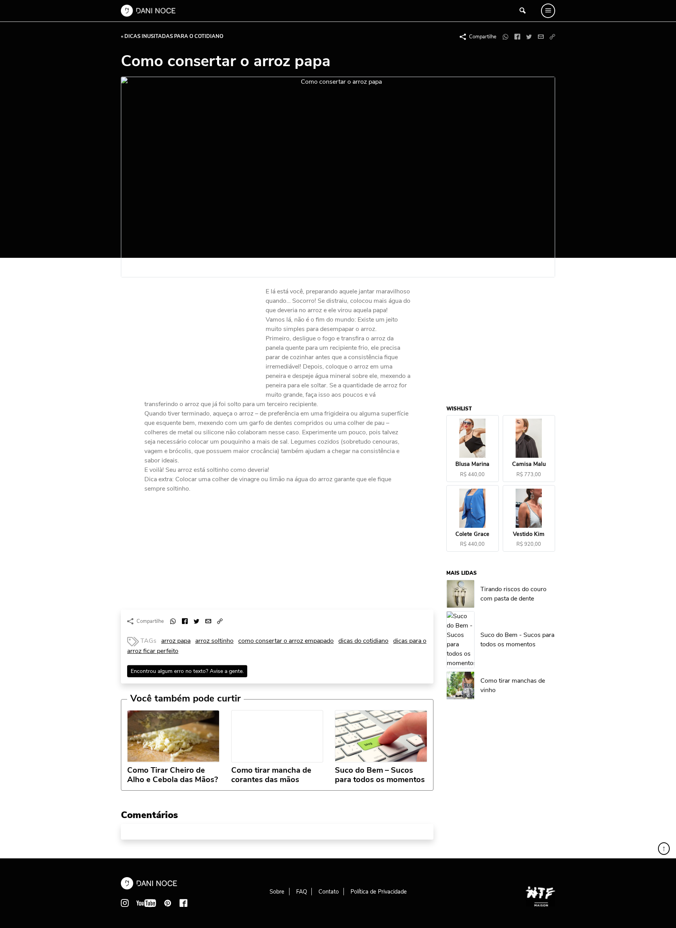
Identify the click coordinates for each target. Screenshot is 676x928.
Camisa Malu (529, 464)
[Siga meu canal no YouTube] (146, 903)
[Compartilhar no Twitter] (529, 36)
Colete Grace (473, 534)
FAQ (301, 892)
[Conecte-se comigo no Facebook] (183, 903)
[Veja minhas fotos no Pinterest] (168, 903)
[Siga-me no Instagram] (125, 903)
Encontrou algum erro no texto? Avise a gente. (187, 671)
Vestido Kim (529, 534)
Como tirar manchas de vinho (513, 686)
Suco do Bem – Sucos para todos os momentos (380, 775)
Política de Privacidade (379, 892)
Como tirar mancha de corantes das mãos (271, 775)
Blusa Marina (473, 464)
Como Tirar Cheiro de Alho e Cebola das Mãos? (172, 775)
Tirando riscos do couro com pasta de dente (514, 594)
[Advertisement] (203, 339)
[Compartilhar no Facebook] (517, 36)
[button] (552, 36)
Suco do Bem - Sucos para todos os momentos (518, 640)
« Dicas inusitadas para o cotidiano (172, 36)
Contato (328, 892)
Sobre (277, 892)
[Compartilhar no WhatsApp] (505, 36)
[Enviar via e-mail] (540, 36)
